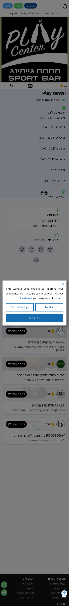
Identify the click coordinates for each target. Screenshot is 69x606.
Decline (49, 307)
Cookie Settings (20, 307)
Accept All (34, 318)
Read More (26, 298)
